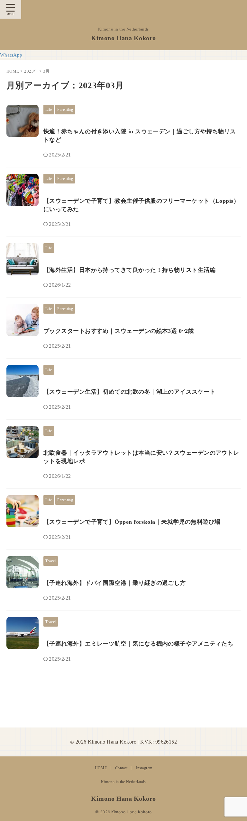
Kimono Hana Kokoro (123, 37)
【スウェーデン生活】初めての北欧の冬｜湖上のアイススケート (129, 391)
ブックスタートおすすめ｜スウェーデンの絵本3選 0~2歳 (118, 331)
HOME (101, 768)
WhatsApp (11, 55)
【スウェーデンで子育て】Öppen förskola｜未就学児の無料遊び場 (132, 522)
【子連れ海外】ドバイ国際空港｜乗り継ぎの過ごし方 (114, 583)
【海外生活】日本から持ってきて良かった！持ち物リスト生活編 (129, 270)
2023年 (31, 71)
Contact (121, 768)
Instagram (144, 768)
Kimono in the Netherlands (123, 782)
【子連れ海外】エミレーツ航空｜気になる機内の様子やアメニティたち (138, 643)
